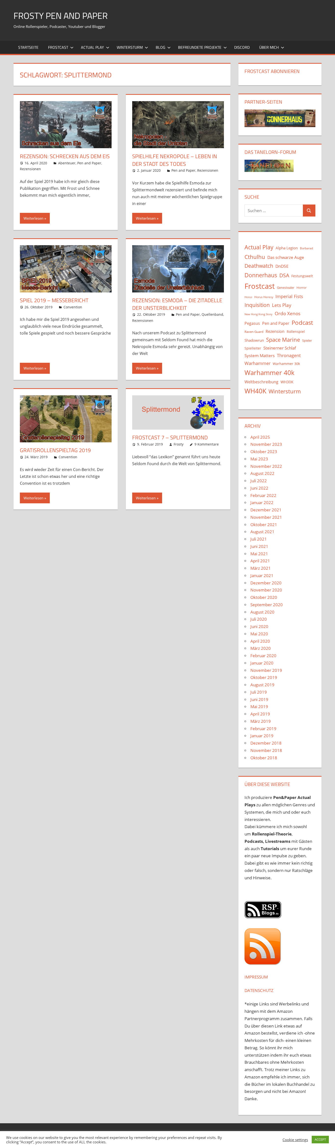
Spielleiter (253, 348)
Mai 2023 (259, 459)
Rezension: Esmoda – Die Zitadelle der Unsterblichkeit (177, 304)
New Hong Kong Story (258, 314)
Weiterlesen (33, 218)
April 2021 (260, 561)
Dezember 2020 (266, 583)
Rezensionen (30, 169)
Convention (73, 307)
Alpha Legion (287, 247)
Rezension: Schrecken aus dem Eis (65, 156)
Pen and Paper (89, 163)
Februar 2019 (263, 728)
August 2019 (262, 685)
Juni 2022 (259, 488)
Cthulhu (255, 256)
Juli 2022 (258, 480)
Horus (248, 297)
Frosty (178, 444)
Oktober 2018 (263, 758)
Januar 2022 (261, 502)
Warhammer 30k (286, 363)
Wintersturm (130, 47)
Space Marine (283, 339)
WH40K (255, 391)
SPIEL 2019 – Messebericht (54, 300)
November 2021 (266, 517)
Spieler (307, 340)
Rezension (275, 331)
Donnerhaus (261, 275)
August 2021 (262, 531)
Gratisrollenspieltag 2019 (55, 450)
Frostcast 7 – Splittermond (170, 437)
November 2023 (266, 444)
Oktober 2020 (263, 597)
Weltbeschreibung (261, 382)
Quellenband (212, 314)
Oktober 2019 (263, 677)
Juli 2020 (258, 619)
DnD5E (281, 266)
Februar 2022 (263, 495)
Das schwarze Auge (285, 257)
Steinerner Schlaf (279, 348)
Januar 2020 (261, 663)
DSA (284, 275)
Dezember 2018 (266, 743)
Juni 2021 (259, 546)
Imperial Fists (289, 296)
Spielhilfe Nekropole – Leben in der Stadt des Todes (174, 160)
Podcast (302, 322)
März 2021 (260, 568)
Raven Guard (254, 331)
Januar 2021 (261, 575)
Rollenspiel (296, 331)
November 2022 (266, 466)
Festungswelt (302, 276)
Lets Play (281, 305)
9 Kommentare (206, 444)
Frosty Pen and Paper (60, 15)
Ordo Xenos (287, 313)
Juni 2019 (259, 699)
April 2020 (260, 641)
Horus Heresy (263, 297)
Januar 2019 (261, 735)
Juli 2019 (258, 692)
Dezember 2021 (266, 510)
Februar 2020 (263, 655)
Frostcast (58, 47)
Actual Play (92, 47)
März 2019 (260, 721)
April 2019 (260, 714)
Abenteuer (67, 163)
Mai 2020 (259, 634)
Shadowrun (254, 340)
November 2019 (266, 670)
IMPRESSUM (256, 977)
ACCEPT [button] (320, 1139)
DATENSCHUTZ (259, 990)
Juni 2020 (259, 626)
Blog (160, 47)
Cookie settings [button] (295, 1139)
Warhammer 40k (270, 372)
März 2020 (260, 648)
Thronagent (289, 355)
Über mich (269, 47)
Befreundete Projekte (199, 47)
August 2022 (262, 473)
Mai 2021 (259, 553)
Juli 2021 (258, 539)
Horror (301, 287)
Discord (242, 47)
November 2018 (266, 750)
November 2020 (266, 590)
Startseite (28, 47)
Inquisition (257, 305)
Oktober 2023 (263, 451)
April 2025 (260, 437)
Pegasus (252, 323)
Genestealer (285, 287)
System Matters (260, 355)
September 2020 (266, 604)
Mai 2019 (259, 706)
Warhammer (258, 363)
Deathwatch (259, 265)
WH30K (287, 381)
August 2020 (262, 612)
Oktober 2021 (263, 524)
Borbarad (306, 248)
